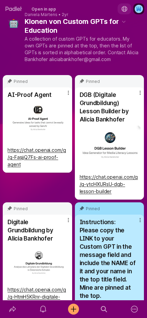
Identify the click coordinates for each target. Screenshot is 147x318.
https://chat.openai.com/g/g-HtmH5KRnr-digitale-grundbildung (37, 297)
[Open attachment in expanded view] (37, 122)
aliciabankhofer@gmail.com (80, 59)
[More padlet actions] (134, 309)
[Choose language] (124, 8)
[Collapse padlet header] (124, 21)
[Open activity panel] (43, 309)
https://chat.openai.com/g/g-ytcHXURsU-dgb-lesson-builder (109, 184)
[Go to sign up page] (138, 8)
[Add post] (73, 309)
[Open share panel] (12, 309)
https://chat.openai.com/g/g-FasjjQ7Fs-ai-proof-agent (37, 157)
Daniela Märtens (41, 14)
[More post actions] (64, 95)
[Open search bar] (104, 309)
